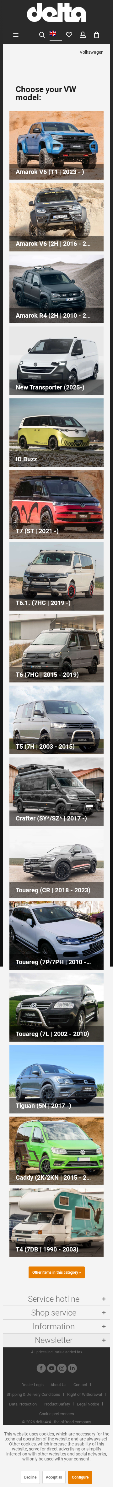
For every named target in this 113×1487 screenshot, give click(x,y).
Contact (80, 1384)
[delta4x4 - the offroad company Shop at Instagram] (62, 1369)
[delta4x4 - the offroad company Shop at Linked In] (72, 1369)
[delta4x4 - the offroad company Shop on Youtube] (51, 1369)
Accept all (54, 1477)
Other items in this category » (56, 1272)
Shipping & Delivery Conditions (33, 1394)
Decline (30, 1477)
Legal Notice (88, 1404)
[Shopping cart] (96, 34)
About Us (59, 1384)
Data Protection (23, 1404)
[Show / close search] (42, 34)
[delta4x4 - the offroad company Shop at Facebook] (41, 1369)
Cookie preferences (56, 1413)
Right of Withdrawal (84, 1394)
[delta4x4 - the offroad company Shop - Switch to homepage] (56, 12)
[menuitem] (15, 34)
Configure (80, 1477)
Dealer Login (32, 1384)
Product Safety (57, 1404)
